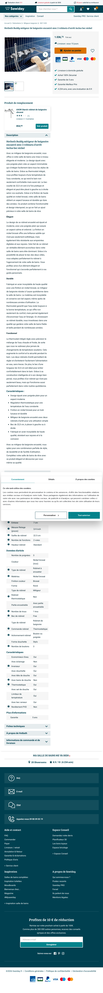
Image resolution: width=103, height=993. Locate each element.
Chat (18, 805)
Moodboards (10, 885)
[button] (92, 51)
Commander (9, 839)
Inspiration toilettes (13, 881)
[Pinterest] (59, 953)
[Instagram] (63, 953)
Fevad (55, 889)
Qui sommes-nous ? (61, 877)
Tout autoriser (84, 515)
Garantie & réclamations (15, 855)
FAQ (18, 778)
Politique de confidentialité (58, 971)
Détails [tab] (51, 479)
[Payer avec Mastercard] (93, 59)
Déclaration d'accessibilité (84, 971)
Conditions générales (34, 971)
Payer (7, 843)
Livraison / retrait (12, 847)
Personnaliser (50, 515)
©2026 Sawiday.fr (14, 971)
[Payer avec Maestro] (86, 59)
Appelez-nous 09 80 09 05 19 (29, 819)
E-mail (19, 791)
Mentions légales (60, 897)
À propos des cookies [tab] (85, 479)
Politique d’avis (11, 859)
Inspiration (30, 16)
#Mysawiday (10, 897)
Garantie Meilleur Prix (67, 84)
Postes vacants (59, 881)
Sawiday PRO (80, 16)
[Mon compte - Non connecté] (81, 9)
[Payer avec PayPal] (72, 59)
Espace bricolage (60, 847)
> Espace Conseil (60, 853)
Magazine (8, 893)
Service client (93, 16)
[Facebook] (55, 953)
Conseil (40, 16)
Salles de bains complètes (16, 877)
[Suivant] (45, 55)
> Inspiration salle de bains (16, 903)
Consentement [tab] (17, 479)
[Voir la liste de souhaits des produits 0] (88, 9)
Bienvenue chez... (12, 889)
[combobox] (52, 9)
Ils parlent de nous (61, 893)
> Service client (11, 865)
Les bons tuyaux (60, 843)
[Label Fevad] (58, 60)
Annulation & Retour (13, 851)
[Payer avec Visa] (79, 59)
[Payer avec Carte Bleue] (65, 59)
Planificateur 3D (60, 839)
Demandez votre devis (63, 835)
